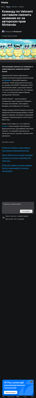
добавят (5, 126)
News (8, 7)
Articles (14, 7)
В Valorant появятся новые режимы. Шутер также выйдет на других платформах (17, 168)
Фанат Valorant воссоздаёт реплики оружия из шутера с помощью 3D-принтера (17, 158)
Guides (21, 7)
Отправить (26, 211)
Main (3, 7)
